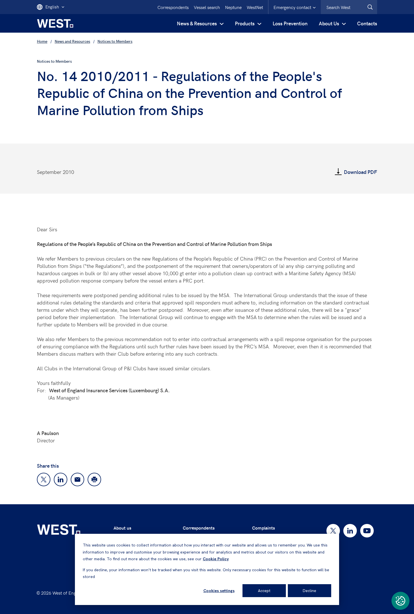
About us (122, 528)
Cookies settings (219, 590)
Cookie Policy (216, 558)
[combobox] (349, 7)
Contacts (367, 23)
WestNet (255, 7)
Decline (309, 590)
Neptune (233, 7)
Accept (264, 590)
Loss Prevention (290, 23)
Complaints (263, 528)
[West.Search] (370, 7)
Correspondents (173, 7)
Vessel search (207, 7)
